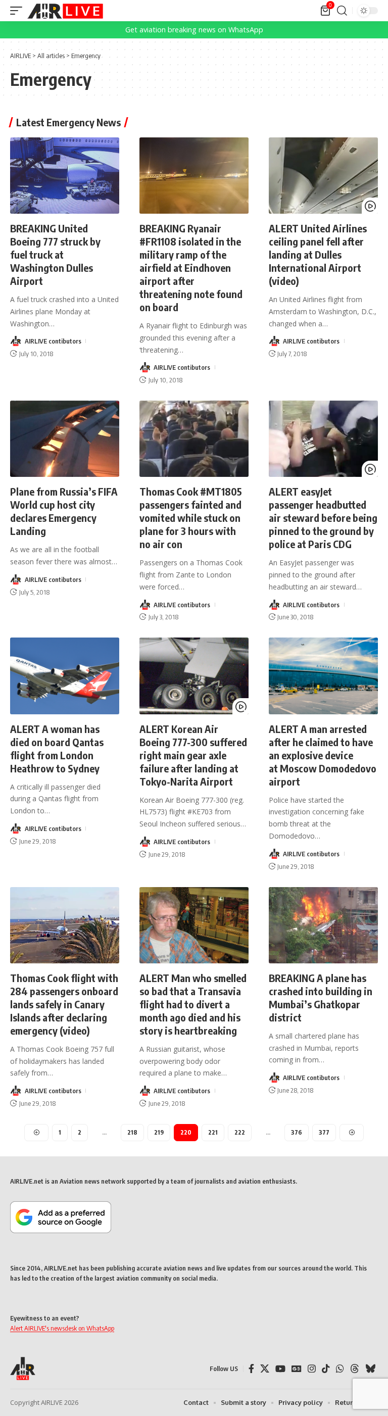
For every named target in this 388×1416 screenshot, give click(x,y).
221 (213, 1132)
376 (296, 1132)
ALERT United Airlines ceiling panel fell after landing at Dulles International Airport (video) (318, 254)
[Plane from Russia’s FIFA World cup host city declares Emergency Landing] (64, 439)
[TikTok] (325, 1369)
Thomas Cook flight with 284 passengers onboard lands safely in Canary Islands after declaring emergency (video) (64, 1004)
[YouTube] (280, 1369)
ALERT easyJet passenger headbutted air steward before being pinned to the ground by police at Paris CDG (323, 517)
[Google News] (296, 1369)
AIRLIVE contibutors (53, 341)
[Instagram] (311, 1369)
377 (324, 1132)
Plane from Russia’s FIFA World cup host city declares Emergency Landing (64, 511)
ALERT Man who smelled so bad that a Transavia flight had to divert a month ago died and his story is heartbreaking (193, 1004)
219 (159, 1132)
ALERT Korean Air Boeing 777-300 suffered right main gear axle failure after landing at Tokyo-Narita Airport (193, 755)
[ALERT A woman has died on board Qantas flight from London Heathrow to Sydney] (64, 676)
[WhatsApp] (340, 1369)
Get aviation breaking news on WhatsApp (194, 29)
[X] (265, 1369)
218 (132, 1132)
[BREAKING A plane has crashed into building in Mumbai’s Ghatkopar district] (323, 925)
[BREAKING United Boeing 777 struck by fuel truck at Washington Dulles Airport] (64, 175)
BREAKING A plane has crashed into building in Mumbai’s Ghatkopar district (320, 997)
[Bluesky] (370, 1369)
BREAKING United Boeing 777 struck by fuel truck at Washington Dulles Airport (55, 254)
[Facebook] (251, 1369)
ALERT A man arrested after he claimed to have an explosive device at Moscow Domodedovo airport (322, 755)
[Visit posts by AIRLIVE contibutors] (15, 341)
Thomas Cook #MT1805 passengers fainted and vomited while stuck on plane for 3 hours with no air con (190, 517)
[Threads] (355, 1369)
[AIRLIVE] (65, 11)
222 (239, 1132)
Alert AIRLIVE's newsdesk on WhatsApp (62, 1328)
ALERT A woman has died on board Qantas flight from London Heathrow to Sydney (57, 748)
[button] (18, 11)
